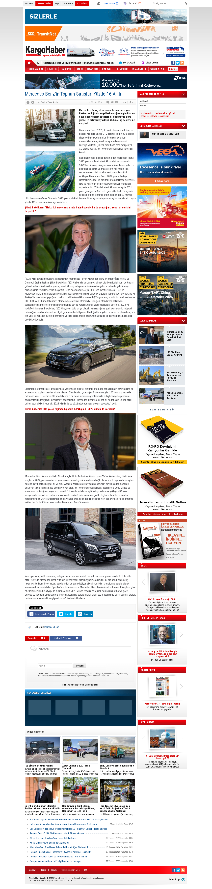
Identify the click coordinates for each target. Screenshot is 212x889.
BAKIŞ (144, 565)
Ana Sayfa (29, 3)
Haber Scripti (175, 879)
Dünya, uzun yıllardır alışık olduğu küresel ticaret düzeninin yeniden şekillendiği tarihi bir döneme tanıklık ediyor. (162, 604)
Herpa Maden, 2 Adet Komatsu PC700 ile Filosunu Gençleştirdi (175, 376)
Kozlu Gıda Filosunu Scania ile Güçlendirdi (49, 842)
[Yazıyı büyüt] (131, 102)
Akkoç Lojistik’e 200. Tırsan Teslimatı (62, 61)
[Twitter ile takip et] (178, 63)
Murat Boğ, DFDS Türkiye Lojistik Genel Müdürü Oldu (175, 336)
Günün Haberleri (44, 3)
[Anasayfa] (31, 63)
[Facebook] (27, 102)
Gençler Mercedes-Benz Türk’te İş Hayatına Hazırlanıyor (55, 861)
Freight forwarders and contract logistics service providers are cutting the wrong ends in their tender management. (162, 657)
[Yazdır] (116, 102)
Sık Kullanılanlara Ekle (70, 870)
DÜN (172, 409)
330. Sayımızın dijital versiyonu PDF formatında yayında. (162, 707)
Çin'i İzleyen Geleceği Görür (166, 134)
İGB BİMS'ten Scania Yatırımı (174, 353)
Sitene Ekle (68, 3)
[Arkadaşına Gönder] (112, 102)
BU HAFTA (163, 409)
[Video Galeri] (150, 63)
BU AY (153, 409)
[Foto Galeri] (127, 63)
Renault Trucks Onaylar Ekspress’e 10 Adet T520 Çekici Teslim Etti (60, 852)
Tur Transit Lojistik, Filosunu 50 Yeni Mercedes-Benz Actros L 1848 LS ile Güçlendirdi (69, 819)
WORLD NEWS (147, 722)
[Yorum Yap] (107, 102)
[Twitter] (32, 102)
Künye (43, 870)
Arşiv (57, 3)
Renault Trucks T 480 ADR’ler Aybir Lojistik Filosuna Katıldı (57, 833)
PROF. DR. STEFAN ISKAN (153, 618)
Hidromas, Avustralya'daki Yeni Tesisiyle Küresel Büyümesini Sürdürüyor (63, 824)
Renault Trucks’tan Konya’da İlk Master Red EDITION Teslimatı (58, 856)
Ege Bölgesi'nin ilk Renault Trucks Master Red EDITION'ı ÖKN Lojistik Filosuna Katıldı (68, 829)
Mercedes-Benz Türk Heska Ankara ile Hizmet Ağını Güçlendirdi (59, 847)
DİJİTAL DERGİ (148, 670)
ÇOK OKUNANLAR (148, 320)
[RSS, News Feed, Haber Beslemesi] (182, 63)
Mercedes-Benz (51, 627)
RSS (85, 870)
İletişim (54, 870)
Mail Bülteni (82, 3)
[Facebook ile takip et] (173, 63)
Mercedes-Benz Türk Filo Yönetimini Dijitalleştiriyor (53, 838)
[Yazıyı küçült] (124, 102)
